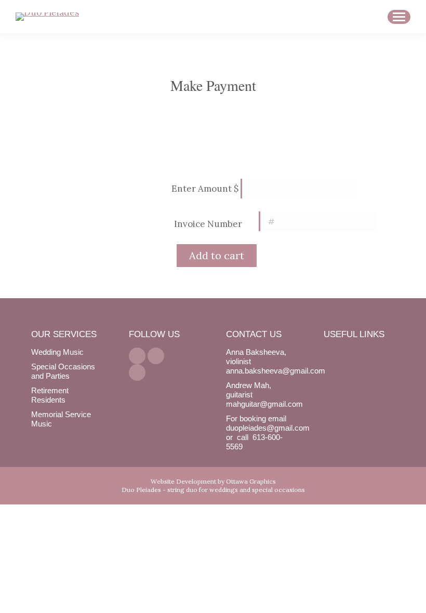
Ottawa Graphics (251, 481)
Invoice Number (208, 224)
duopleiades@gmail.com (268, 427)
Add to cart (216, 255)
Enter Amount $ (204, 188)
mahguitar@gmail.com (264, 403)
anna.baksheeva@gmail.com (275, 370)
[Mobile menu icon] (399, 17)
